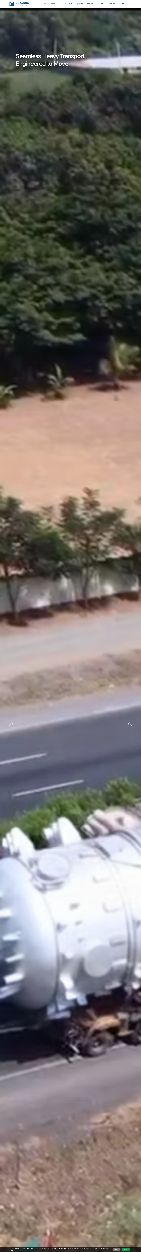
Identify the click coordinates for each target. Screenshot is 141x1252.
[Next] (130, 724)
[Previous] (11, 724)
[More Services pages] (58, 3)
